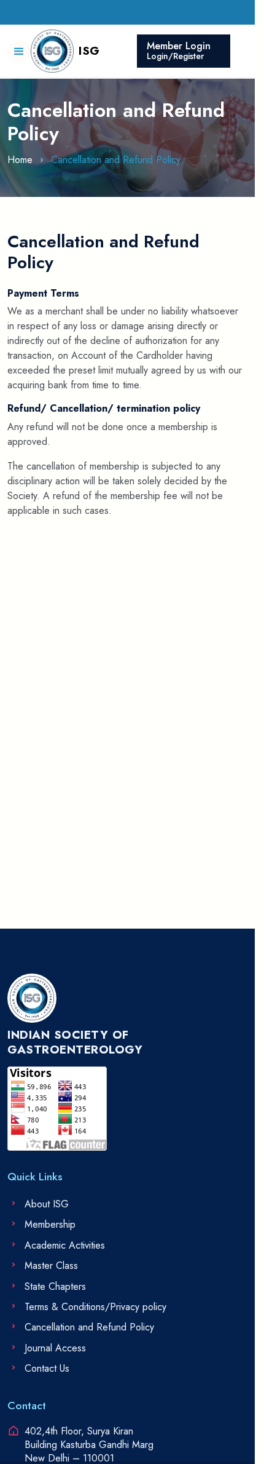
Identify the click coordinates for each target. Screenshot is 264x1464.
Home (20, 160)
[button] (19, 51)
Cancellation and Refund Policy (116, 160)
